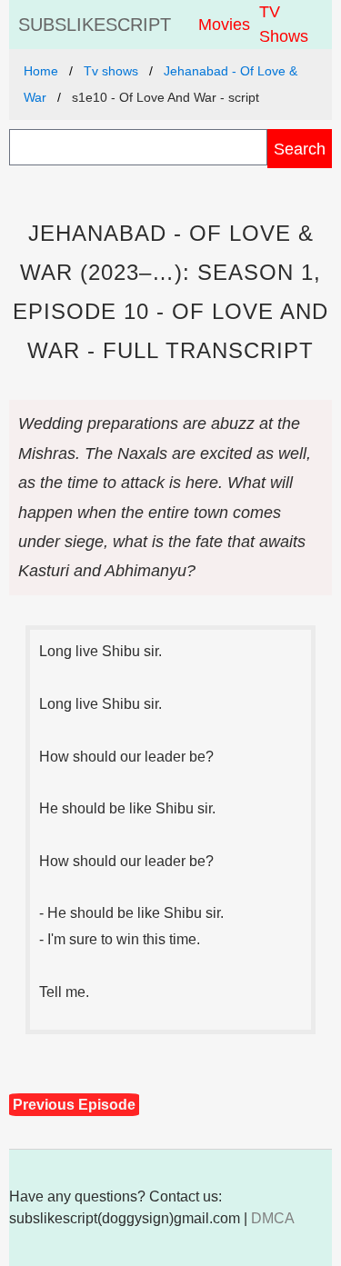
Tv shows (111, 71)
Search (300, 148)
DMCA (273, 1218)
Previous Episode (74, 1104)
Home (41, 71)
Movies (224, 24)
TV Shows (283, 24)
